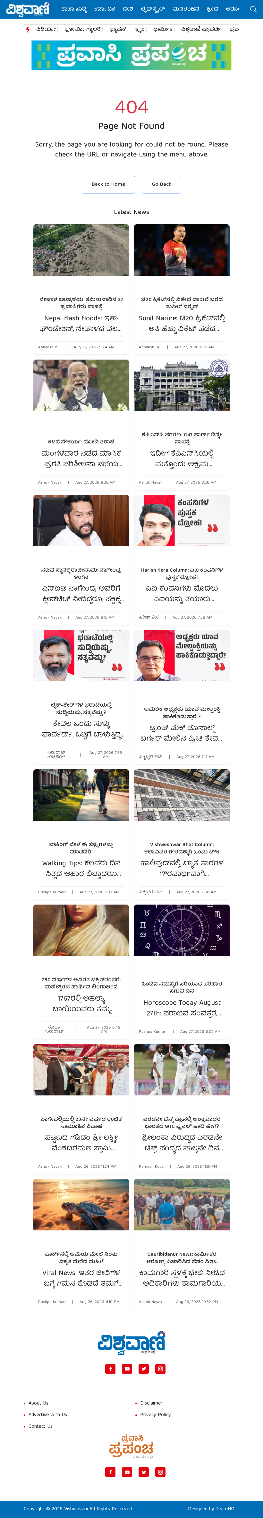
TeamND (225, 1509)
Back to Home (108, 184)
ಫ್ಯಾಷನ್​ (117, 29)
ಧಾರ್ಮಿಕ (163, 29)
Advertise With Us (48, 1415)
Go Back (161, 184)
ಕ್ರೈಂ (140, 29)
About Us (38, 1403)
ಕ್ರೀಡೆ (212, 9)
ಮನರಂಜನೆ (186, 9)
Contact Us (41, 1426)
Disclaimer (151, 1403)
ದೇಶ (128, 9)
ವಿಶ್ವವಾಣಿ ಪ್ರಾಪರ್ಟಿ (201, 29)
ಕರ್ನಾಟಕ (104, 9)
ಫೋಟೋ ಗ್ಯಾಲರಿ (82, 29)
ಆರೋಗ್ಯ (235, 9)
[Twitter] (143, 1369)
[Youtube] (127, 1369)
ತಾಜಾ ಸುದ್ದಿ (74, 9)
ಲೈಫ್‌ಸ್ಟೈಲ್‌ (153, 9)
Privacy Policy (155, 1415)
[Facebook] (110, 1369)
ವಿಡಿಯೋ (46, 29)
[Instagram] (160, 1369)
